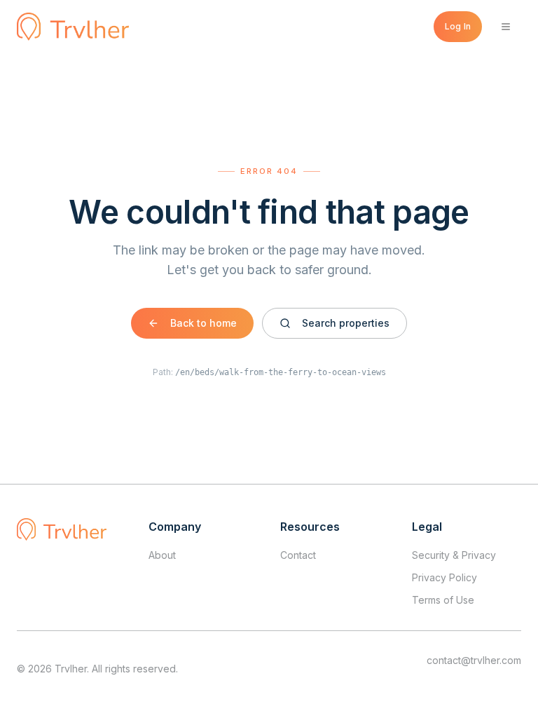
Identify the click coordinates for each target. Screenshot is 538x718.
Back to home (203, 323)
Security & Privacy (454, 555)
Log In (458, 26)
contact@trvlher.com (474, 660)
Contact (298, 555)
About (162, 555)
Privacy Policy (444, 577)
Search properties (345, 323)
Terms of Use (443, 600)
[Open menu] (505, 26)
